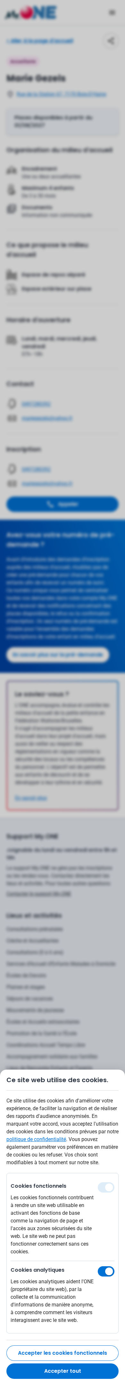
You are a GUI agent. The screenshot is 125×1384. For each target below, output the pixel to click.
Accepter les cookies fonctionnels (62, 1353)
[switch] (106, 1271)
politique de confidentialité (36, 1139)
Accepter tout (62, 1371)
